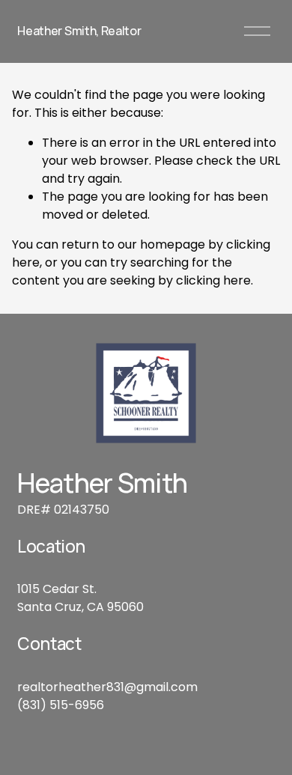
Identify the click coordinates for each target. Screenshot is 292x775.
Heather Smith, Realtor (79, 30)
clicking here (213, 280)
